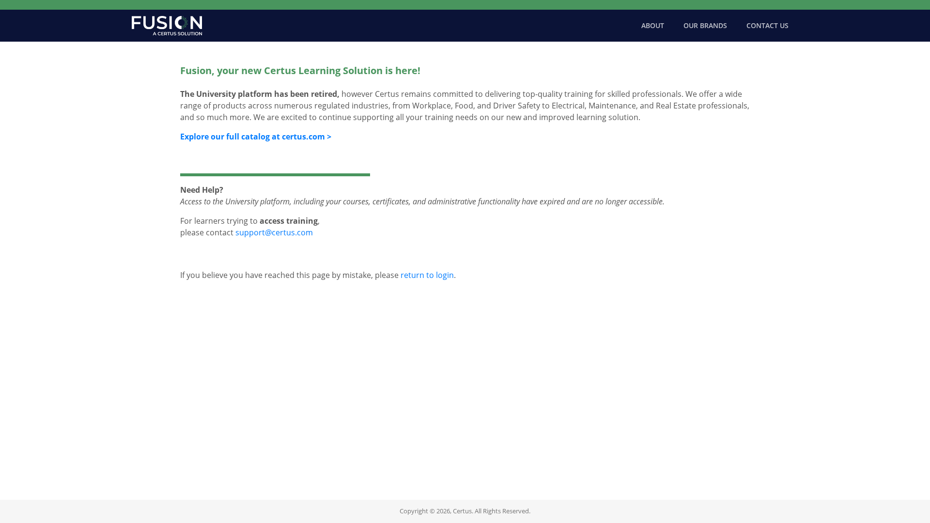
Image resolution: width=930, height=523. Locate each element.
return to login (427, 275)
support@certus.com (274, 232)
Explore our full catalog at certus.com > (255, 136)
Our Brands (705, 25)
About (652, 25)
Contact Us (767, 25)
